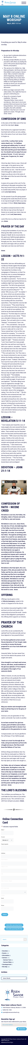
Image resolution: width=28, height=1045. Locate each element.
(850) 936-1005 (7, 1010)
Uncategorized (6, 964)
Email (2, 898)
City (2, 873)
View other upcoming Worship (14, 929)
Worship (4, 966)
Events (4, 953)
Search (25, 939)
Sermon (4, 957)
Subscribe (22, 1029)
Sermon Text (7, 960)
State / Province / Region (6, 881)
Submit (5, 914)
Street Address (4, 859)
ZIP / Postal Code (5, 888)
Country (3, 895)
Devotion (5, 951)
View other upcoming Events (14, 925)
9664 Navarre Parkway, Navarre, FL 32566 (14, 1007)
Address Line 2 (4, 866)
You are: (3, 837)
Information (5, 955)
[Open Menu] (24, 3)
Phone (2, 905)
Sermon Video (7, 962)
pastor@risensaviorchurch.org (11, 1012)
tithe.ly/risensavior (9, 601)
